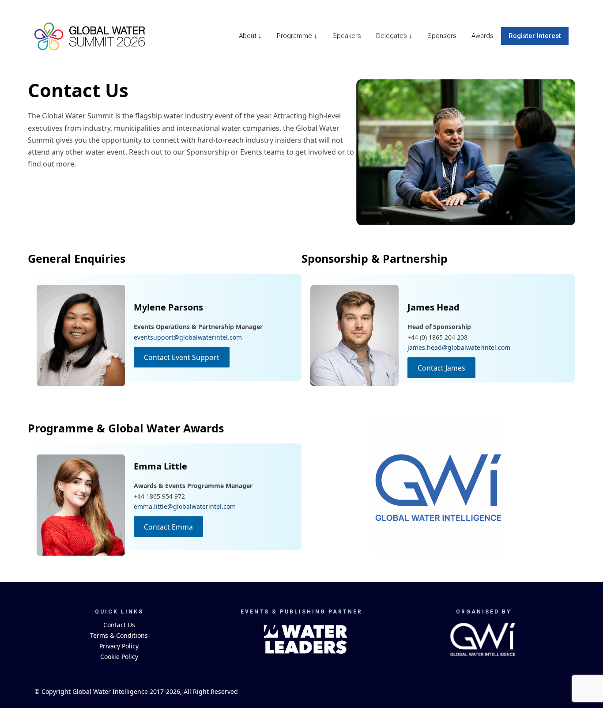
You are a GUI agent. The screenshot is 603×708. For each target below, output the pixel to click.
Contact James (441, 367)
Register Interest (535, 36)
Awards (482, 36)
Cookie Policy (119, 656)
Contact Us (119, 625)
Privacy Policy (119, 646)
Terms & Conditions (119, 635)
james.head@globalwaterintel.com (458, 347)
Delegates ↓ (394, 36)
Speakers (346, 36)
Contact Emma (168, 526)
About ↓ (250, 36)
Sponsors (441, 36)
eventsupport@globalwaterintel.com (188, 337)
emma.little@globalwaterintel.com (185, 506)
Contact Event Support (181, 357)
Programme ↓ (297, 36)
